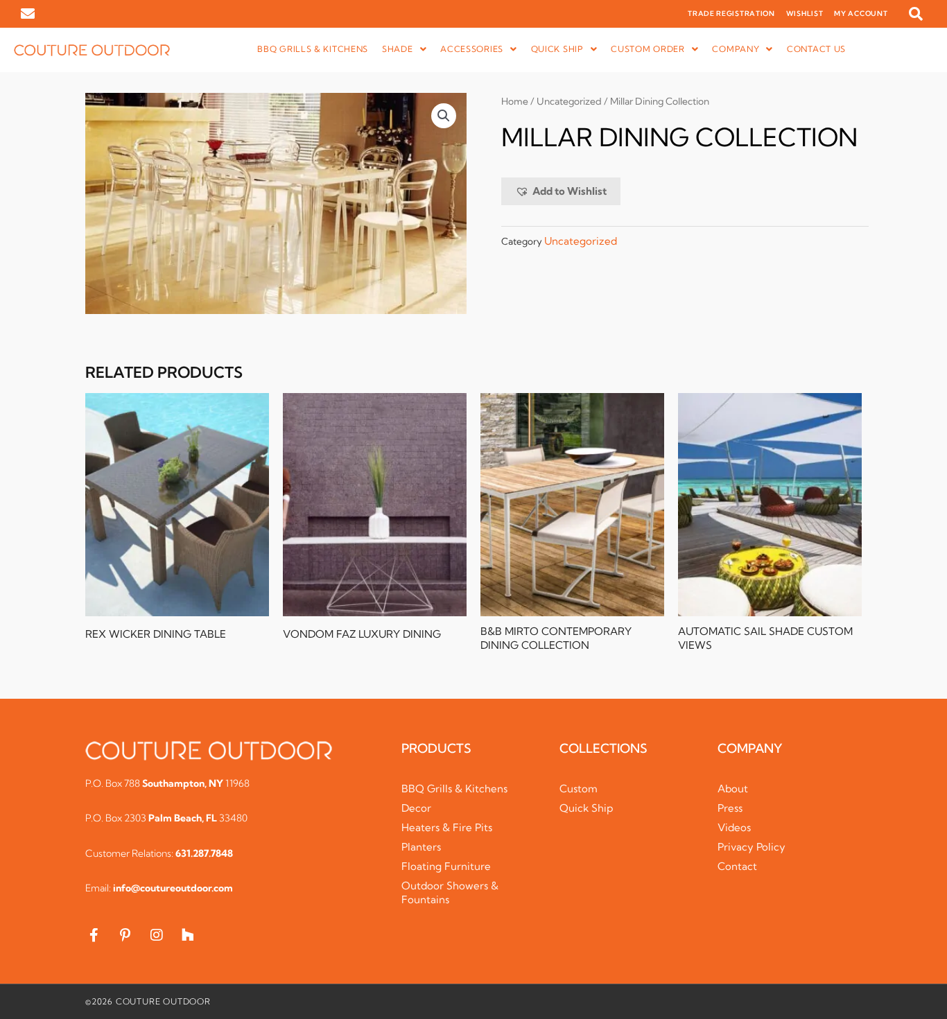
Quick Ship (586, 808)
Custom (578, 788)
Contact (737, 866)
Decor (416, 808)
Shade (397, 49)
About (733, 788)
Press (730, 808)
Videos (734, 827)
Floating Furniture (446, 866)
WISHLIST (805, 13)
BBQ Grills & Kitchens (312, 49)
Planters (421, 846)
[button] (916, 14)
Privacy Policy (751, 846)
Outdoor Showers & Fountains (449, 892)
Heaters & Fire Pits (446, 827)
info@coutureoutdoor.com (173, 888)
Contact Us (816, 49)
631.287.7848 (204, 853)
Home (514, 101)
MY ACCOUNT (860, 13)
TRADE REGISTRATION (731, 13)
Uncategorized (569, 101)
